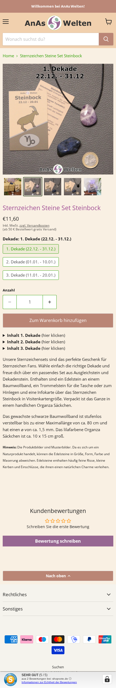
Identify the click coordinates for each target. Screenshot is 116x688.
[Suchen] (106, 39)
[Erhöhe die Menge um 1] (50, 302)
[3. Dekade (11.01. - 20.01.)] (31, 281)
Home (8, 55)
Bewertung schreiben (58, 541)
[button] (13, 186)
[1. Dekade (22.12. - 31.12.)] (31, 254)
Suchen (58, 666)
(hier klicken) (36, 335)
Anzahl (9, 290)
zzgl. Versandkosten (34, 225)
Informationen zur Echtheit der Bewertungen (49, 682)
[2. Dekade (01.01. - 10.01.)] (31, 267)
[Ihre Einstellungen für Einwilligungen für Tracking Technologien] (107, 679)
